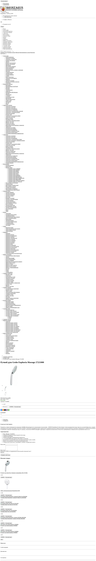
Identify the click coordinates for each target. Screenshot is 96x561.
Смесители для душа (10, 117)
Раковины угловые (10, 252)
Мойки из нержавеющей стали (12, 307)
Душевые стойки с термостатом (13, 282)
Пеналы (7, 268)
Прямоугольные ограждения (12, 298)
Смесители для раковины (11, 108)
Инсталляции (6, 164)
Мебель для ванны (7, 254)
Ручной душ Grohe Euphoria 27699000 (9, 525)
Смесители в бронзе (7, 105)
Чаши (7, 211)
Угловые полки (9, 73)
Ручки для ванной (10, 347)
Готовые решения (10, 74)
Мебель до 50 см (9, 264)
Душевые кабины (7, 287)
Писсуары (8, 197)
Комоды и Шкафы (10, 260)
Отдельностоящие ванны (11, 221)
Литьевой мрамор (10, 220)
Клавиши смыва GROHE (14, 169)
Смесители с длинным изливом (13, 112)
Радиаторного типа (10, 97)
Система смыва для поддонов (12, 312)
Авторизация (6, 4)
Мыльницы (8, 65)
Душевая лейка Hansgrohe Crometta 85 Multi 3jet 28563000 (13, 497)
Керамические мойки (10, 304)
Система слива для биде (11, 311)
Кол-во (4, 406)
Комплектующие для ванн (11, 324)
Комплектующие (9, 227)
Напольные (8, 101)
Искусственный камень (11, 218)
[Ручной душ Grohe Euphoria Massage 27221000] (13, 385)
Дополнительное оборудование (13, 189)
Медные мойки (9, 306)
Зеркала (7, 61)
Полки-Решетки (9, 68)
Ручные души (9, 114)
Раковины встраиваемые (11, 235)
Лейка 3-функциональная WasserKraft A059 (10, 490)
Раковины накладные (10, 248)
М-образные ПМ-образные (12, 92)
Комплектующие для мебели (12, 327)
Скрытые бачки (9, 184)
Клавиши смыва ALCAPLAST (15, 181)
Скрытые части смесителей (12, 332)
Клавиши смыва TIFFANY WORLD (16, 180)
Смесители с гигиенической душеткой (14, 111)
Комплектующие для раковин (12, 328)
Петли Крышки (9, 344)
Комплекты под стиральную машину (14, 261)
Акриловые (8, 213)
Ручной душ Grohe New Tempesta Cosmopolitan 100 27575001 (14, 472)
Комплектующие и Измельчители (13, 305)
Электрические (9, 90)
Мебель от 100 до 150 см (11, 265)
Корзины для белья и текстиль (12, 81)
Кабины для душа (10, 295)
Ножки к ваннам (9, 342)
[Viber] (7, 410)
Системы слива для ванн (11, 313)
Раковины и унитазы (10, 346)
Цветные (8, 87)
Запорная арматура (10, 309)
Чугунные (8, 225)
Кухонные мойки (7, 300)
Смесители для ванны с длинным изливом (15, 140)
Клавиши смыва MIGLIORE (14, 179)
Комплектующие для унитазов (12, 331)
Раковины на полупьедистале (12, 246)
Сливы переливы (9, 348)
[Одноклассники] (3, 410)
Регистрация (6, 3)
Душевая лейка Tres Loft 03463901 (8, 511)
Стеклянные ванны (10, 224)
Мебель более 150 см (10, 262)
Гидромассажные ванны (11, 214)
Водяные (8, 88)
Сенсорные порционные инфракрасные (15, 133)
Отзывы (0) (5, 420)
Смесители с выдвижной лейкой (13, 115)
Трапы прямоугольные (11, 229)
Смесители (5, 134)
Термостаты (8, 126)
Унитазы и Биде (6, 191)
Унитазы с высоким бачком (12, 199)
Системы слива (6, 308)
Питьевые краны (9, 119)
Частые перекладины (10, 99)
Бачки (7, 209)
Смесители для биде (10, 124)
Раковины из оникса (10, 241)
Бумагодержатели (10, 57)
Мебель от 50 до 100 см (11, 266)
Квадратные (8, 98)
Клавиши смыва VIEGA (13, 174)
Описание (5, 419)
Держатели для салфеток (11, 78)
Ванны (4, 212)
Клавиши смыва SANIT (13, 172)
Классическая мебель (10, 259)
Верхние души (9, 274)
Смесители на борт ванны (11, 132)
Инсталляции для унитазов (12, 182)
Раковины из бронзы (10, 239)
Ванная (10, 316)
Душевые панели (9, 279)
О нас (5, 52)
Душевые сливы (9, 339)
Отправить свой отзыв (5, 455)
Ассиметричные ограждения (12, 288)
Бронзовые (8, 85)
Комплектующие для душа (12, 325)
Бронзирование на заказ (25, 52)
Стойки (7, 75)
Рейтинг (2, 452)
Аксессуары (5, 55)
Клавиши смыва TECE (13, 173)
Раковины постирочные (11, 251)
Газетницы (8, 82)
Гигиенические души (10, 276)
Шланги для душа (10, 121)
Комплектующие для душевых (12, 326)
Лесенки (8, 93)
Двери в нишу (9, 291)
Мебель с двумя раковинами (12, 267)
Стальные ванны (9, 222)
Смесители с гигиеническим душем (14, 139)
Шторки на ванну (10, 299)
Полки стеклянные (10, 67)
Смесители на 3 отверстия (11, 110)
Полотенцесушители (7, 84)
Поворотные (8, 94)
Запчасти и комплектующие (12, 340)
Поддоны (8, 296)
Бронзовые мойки (10, 301)
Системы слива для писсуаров (12, 314)
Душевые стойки (9, 281)
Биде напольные (9, 208)
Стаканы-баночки (10, 72)
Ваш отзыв (3, 450)
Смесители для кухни (10, 107)
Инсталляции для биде (11, 186)
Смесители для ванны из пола (12, 131)
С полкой (8, 95)
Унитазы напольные (10, 193)
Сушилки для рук (7, 319)
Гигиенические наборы (11, 128)
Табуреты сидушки (10, 80)
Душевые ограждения (10, 293)
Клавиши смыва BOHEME (14, 175)
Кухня (9, 318)
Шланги (7, 285)
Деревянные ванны (10, 215)
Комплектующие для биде (11, 322)
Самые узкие (8, 100)
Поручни (8, 71)
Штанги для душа (10, 122)
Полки (7, 269)
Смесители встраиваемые (11, 130)
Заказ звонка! (10, 15)
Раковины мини (9, 244)
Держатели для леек (10, 278)
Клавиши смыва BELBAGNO (15, 177)
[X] (5, 410)
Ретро (7, 104)
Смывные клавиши (10, 351)
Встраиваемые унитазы (11, 206)
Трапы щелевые (9, 231)
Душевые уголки (9, 294)
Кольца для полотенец (11, 62)
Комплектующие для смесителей (13, 329)
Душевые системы (10, 280)
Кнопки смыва (9, 167)
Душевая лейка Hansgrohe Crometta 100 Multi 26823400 (13, 518)
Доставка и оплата (11, 52)
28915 (2, 539)
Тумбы (7, 271)
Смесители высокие (10, 113)
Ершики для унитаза (10, 60)
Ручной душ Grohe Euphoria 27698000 (9, 532)
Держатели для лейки (10, 127)
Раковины (5, 232)
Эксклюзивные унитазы (11, 202)
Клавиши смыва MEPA (13, 171)
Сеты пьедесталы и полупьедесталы (14, 253)
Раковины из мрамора (10, 240)
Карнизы (8, 79)
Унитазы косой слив (10, 205)
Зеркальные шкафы (10, 258)
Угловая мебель (9, 272)
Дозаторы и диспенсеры (11, 59)
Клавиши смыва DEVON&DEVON (16, 178)
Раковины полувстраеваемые (12, 249)
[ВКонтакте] (1, 410)
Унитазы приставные (10, 201)
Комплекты (8, 166)
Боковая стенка (9, 289)
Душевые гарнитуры (7, 273)
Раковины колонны (10, 242)
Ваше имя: (3, 444)
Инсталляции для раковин (11, 188)
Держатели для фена (10, 58)
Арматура (8, 91)
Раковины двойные (10, 237)
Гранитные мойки (10, 302)
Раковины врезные (10, 234)
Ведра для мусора (10, 77)
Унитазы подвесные (10, 194)
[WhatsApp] (8, 410)
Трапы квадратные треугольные (13, 228)
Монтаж (17, 52)
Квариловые (8, 219)
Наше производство (7, 333)
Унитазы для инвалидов (11, 207)
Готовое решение (9, 162)
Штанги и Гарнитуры (10, 151)
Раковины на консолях (11, 245)
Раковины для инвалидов (11, 238)
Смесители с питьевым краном (13, 120)
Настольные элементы (11, 66)
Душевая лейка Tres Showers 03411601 (9, 504)
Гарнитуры (8, 275)
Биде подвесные (9, 204)
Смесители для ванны (11, 106)
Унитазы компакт (10, 200)
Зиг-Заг (7, 102)
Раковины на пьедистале (11, 247)
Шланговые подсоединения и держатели (15, 125)
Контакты (32, 52)
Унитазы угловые (10, 195)
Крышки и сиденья (10, 198)
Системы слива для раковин (12, 315)
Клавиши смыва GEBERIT (14, 168)
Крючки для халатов (10, 64)
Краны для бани (9, 118)
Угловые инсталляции (11, 187)
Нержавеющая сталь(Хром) (12, 86)
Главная (2, 52)
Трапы (4, 226)
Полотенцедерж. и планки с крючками (14, 70)
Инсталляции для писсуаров (12, 185)
